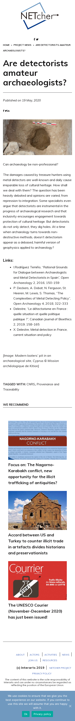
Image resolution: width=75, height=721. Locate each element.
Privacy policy (42, 714)
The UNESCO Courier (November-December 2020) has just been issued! (35, 611)
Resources (50, 660)
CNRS (31, 384)
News (65, 654)
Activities (50, 654)
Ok (26, 714)
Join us (33, 660)
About (20, 654)
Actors (34, 654)
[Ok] (70, 706)
